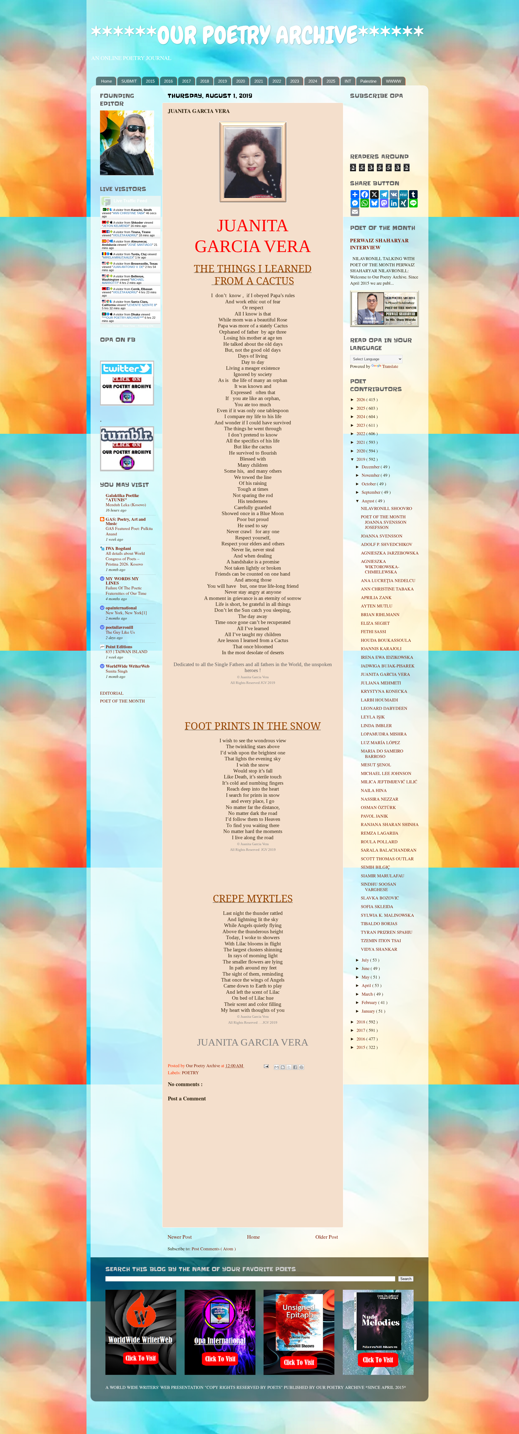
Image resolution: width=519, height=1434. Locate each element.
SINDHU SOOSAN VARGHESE (378, 886)
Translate (390, 366)
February (370, 1002)
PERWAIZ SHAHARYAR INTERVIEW (379, 244)
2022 (276, 81)
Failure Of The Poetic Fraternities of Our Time (126, 590)
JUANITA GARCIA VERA (385, 674)
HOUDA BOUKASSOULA (386, 640)
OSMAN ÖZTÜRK (378, 807)
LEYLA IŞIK (373, 717)
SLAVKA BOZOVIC (380, 898)
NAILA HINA (374, 790)
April (367, 985)
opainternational (121, 608)
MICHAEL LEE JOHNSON (386, 773)
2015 (150, 81)
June (366, 968)
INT (348, 81)
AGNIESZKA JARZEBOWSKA (390, 553)
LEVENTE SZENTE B (142, 305)
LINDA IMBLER (376, 725)
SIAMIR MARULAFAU (382, 876)
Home (106, 81)
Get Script (114, 325)
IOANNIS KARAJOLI (381, 648)
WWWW (393, 81)
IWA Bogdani (118, 548)
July (366, 960)
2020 (240, 81)
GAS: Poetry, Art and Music (126, 521)
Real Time (129, 325)
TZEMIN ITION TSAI (381, 940)
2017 (186, 81)
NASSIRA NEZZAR (379, 799)
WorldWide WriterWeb (127, 666)
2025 (331, 81)
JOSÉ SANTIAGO (140, 244)
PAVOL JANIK (374, 816)
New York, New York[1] (126, 612)
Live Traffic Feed (130, 201)
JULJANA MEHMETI (381, 683)
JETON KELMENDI (116, 225)
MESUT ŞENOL (376, 765)
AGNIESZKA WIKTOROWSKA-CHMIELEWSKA (380, 566)
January (369, 1011)
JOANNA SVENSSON (381, 536)
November (371, 475)
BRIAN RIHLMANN (380, 614)
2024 (312, 81)
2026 (361, 399)
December (371, 467)
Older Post (326, 1236)
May (366, 977)
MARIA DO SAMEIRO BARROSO (382, 753)
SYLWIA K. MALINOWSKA (387, 915)
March (368, 994)
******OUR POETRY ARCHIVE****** (257, 35)
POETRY (190, 1073)
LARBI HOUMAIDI (379, 700)
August (368, 501)
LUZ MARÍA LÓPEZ (380, 742)
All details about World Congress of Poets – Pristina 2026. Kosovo (125, 558)
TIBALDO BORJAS (379, 923)
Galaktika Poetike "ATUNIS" (122, 497)
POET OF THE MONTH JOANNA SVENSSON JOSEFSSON (384, 522)
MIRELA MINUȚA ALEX (118, 257)
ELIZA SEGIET (375, 623)
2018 (204, 81)
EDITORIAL (112, 693)
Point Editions (119, 646)
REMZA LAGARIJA (379, 833)
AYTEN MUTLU (376, 606)
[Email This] (276, 1067)
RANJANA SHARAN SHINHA (390, 824)
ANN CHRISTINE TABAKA (387, 589)
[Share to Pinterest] (301, 1067)
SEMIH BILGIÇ (375, 867)
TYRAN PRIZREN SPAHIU (386, 932)
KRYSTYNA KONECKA (384, 691)
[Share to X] (289, 1067)
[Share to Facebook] (295, 1067)
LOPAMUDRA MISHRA (384, 734)
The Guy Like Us (120, 632)
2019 (222, 81)
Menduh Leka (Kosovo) (126, 504)
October (369, 484)
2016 (168, 81)
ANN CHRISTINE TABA (128, 213)
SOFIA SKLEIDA (377, 906)
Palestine (368, 81)
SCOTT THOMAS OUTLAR (387, 859)
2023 (294, 81)
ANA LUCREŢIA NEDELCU (388, 580)
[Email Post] (266, 1066)
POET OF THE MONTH (122, 701)
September (371, 492)
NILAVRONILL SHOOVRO (386, 508)
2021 (258, 81)
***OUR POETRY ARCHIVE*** (123, 317)
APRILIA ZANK (376, 597)
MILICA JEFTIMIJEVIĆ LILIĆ (389, 782)
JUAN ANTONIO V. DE (128, 266)
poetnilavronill (119, 627)
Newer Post (180, 1236)
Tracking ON (145, 325)
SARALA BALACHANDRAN (389, 850)
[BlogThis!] (282, 1067)
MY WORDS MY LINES (122, 580)
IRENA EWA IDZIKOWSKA (387, 657)
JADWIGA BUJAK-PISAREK (388, 666)
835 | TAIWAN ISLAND (126, 651)
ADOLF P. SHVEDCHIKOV (386, 544)
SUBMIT (129, 81)
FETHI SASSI (373, 631)
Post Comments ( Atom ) (214, 1249)
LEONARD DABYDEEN (384, 708)
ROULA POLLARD (379, 842)
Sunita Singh (117, 671)
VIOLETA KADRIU (125, 235)
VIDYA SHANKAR (379, 949)
